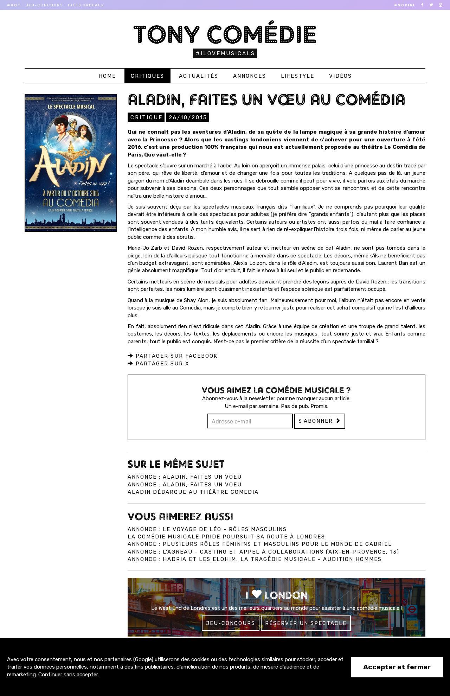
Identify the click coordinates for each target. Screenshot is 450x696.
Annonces (249, 76)
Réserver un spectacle (306, 623)
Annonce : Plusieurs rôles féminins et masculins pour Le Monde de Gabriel (260, 544)
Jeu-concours (44, 5)
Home (107, 76)
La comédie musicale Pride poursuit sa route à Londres (226, 537)
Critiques (147, 76)
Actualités (198, 76)
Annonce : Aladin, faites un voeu (185, 477)
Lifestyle (297, 76)
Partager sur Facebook (176, 356)
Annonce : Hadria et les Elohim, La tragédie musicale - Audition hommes (255, 559)
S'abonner (316, 421)
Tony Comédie (225, 34)
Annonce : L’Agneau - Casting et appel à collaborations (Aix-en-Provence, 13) (263, 552)
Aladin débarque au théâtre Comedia (193, 492)
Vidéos (340, 76)
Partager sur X (161, 363)
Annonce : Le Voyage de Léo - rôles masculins (207, 529)
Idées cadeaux (86, 5)
